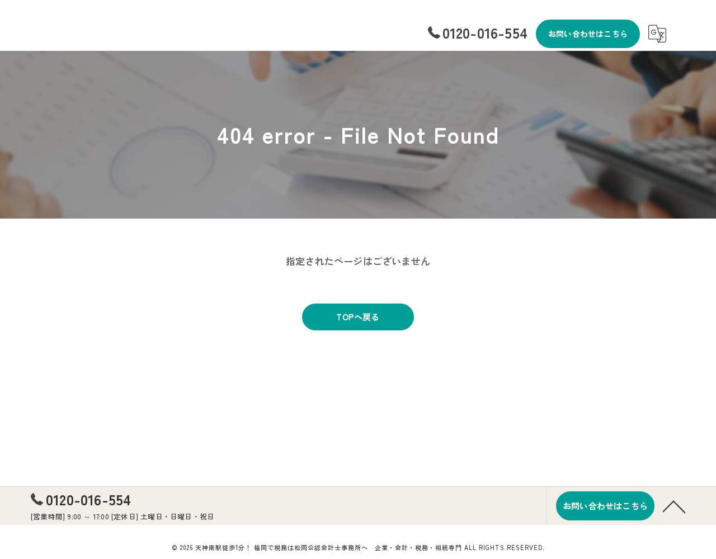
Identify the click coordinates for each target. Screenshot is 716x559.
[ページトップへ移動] (674, 506)
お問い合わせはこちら (588, 33)
